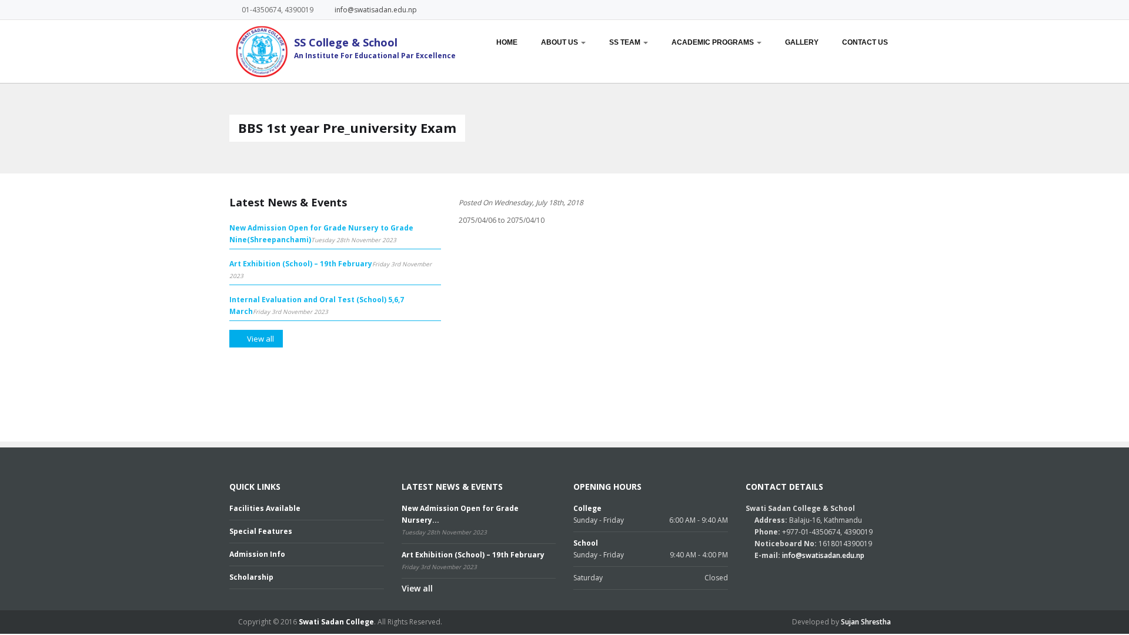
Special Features (260, 531)
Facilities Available (264, 508)
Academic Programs (714, 42)
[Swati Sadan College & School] (258, 51)
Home (506, 42)
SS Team (625, 42)
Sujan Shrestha (866, 622)
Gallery (802, 42)
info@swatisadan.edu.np (376, 10)
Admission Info (257, 554)
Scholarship (251, 577)
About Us (560, 42)
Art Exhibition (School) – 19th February (300, 264)
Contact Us (865, 42)
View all (417, 588)
